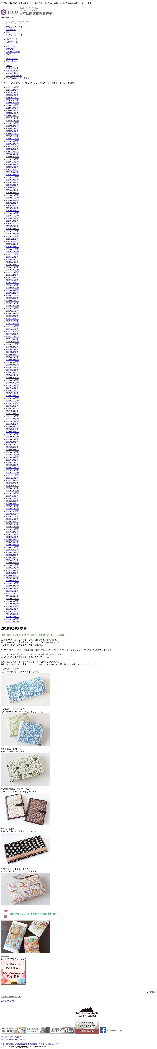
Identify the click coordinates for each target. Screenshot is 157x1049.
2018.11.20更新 (12, 277)
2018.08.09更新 (12, 290)
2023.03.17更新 (12, 139)
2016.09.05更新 (12, 426)
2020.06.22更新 (12, 249)
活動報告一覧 (12, 42)
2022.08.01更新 (12, 157)
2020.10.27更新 (12, 241)
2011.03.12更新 (12, 611)
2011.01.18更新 (12, 617)
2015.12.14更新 (12, 478)
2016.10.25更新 (12, 421)
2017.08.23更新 (12, 357)
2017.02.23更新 (12, 396)
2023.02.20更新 (12, 144)
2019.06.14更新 (12, 262)
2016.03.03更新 (12, 465)
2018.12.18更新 (12, 272)
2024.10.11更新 (12, 98)
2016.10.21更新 (12, 424)
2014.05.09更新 (12, 542)
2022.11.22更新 (12, 152)
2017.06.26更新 (12, 375)
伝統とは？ (11, 54)
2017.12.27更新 (12, 319)
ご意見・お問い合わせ (48, 1044)
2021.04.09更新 (12, 221)
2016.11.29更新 (12, 414)
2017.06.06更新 (12, 383)
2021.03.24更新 (12, 226)
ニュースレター (13, 52)
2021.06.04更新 (12, 200)
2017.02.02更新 (12, 408)
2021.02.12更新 (12, 231)
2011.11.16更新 (12, 591)
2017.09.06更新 (12, 355)
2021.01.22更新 (12, 236)
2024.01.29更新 (12, 116)
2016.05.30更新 (12, 442)
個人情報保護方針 (20, 1044)
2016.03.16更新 (12, 462)
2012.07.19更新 (12, 583)
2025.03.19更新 (12, 95)
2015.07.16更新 (12, 493)
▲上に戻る (151, 992)
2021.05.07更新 (12, 211)
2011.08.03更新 (12, 596)
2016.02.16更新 (12, 468)
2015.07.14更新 (12, 496)
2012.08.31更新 (12, 581)
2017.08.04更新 (12, 362)
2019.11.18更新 (12, 257)
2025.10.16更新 (12, 92)
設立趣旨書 (11, 30)
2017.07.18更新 (12, 370)
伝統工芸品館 (12, 59)
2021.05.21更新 (12, 205)
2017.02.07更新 (12, 403)
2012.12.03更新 (12, 570)
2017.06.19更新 (12, 380)
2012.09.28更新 (12, 575)
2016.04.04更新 (12, 460)
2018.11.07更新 (12, 283)
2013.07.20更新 (12, 557)
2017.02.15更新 (12, 401)
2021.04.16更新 (12, 216)
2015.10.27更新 (12, 483)
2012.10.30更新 (12, 573)
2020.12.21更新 (12, 239)
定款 (8, 32)
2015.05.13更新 (12, 509)
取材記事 (10, 49)
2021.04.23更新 (12, 213)
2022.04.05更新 (12, 164)
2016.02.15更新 (12, 470)
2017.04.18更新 (12, 388)
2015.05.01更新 (12, 511)
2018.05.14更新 (12, 303)
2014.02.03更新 (12, 545)
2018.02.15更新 (12, 311)
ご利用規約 (6, 1044)
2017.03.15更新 (12, 393)
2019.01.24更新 (12, 267)
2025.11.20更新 (12, 90)
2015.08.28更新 (12, 488)
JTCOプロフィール (14, 35)
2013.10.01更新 (12, 550)
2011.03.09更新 (12, 614)
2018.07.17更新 (12, 295)
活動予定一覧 (12, 39)
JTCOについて (12, 68)
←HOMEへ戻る (8, 1001)
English (11, 17)
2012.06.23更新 (12, 586)
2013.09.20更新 (12, 552)
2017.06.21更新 (12, 378)
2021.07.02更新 (12, 185)
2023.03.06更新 (12, 141)
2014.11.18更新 (12, 534)
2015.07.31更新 (12, 491)
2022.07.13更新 (12, 159)
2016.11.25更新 (12, 416)
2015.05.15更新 (12, 506)
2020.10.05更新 (12, 244)
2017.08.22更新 (12, 360)
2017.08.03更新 (12, 365)
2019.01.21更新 (12, 270)
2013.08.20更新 (12, 555)
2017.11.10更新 (12, 337)
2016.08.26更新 (12, 432)
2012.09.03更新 (12, 578)
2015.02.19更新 (12, 524)
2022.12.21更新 (12, 146)
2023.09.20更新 (12, 126)
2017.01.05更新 (12, 406)
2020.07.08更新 (12, 247)
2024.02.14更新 (12, 113)
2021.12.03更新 (12, 169)
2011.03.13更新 (12, 609)
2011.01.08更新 (12, 619)
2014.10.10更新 (12, 537)
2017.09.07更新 (12, 352)
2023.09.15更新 (12, 128)
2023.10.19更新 (12, 121)
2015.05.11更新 (12, 516)
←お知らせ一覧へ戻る (11, 997)
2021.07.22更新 (12, 175)
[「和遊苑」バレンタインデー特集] (13, 984)
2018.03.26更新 (12, 306)
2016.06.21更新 (12, 437)
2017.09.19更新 (12, 349)
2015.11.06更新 (12, 480)
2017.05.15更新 (12, 385)
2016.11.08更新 (12, 419)
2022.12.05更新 (12, 149)
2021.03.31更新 (12, 223)
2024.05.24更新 (12, 105)
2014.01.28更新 (12, 547)
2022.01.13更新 (12, 167)
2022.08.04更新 (12, 154)
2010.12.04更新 (12, 622)
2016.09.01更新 (12, 429)
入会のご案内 (12, 73)
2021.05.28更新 (12, 203)
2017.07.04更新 (12, 372)
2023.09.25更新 (12, 123)
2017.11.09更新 (12, 339)
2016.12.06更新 (12, 411)
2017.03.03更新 (12, 398)
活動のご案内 (12, 71)
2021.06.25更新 (12, 190)
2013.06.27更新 (12, 560)
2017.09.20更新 (12, 347)
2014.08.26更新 (12, 540)
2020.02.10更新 (12, 252)
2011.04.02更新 (12, 606)
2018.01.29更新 (12, 316)
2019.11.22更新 (12, 254)
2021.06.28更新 (12, 187)
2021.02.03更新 (12, 234)
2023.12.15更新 (12, 118)
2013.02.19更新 (12, 568)
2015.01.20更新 (12, 532)
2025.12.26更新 (12, 87)
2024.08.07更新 (12, 103)
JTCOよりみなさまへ (15, 27)
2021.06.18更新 (12, 195)
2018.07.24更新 (12, 293)
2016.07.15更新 (12, 434)
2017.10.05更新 (12, 342)
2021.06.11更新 (12, 198)
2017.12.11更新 (12, 329)
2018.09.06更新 (12, 288)
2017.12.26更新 (12, 324)
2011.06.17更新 (12, 599)
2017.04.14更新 (12, 390)
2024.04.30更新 (12, 108)
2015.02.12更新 (12, 527)
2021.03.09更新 (12, 229)
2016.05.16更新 (12, 444)
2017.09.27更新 (12, 344)
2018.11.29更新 (12, 275)
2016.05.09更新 (12, 447)
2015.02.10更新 (12, 529)
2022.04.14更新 (12, 162)
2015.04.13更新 (12, 519)
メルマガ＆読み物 (14, 76)
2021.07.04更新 (12, 180)
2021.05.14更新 (12, 208)
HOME (9, 66)
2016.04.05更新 (12, 457)
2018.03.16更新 (12, 308)
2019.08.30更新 (12, 259)
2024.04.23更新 (12, 110)
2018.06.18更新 (12, 301)
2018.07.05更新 (12, 298)
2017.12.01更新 (12, 331)
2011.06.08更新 (12, 601)
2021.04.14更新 (12, 218)
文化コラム (11, 46)
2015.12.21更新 (12, 475)
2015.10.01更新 (12, 486)
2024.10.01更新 (12, 100)
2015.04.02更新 (12, 522)
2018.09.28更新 (12, 285)
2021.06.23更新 (12, 193)
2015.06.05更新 (12, 501)
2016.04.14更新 (12, 452)
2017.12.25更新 (12, 326)
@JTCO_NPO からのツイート (14, 1037)
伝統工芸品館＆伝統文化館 (17, 78)
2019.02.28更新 (12, 265)
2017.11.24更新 (12, 334)
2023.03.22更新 (12, 136)
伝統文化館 (11, 61)
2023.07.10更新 (12, 131)
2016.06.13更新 (12, 439)
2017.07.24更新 (12, 367)
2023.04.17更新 (12, 134)
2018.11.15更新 (12, 280)
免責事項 (33, 1044)
